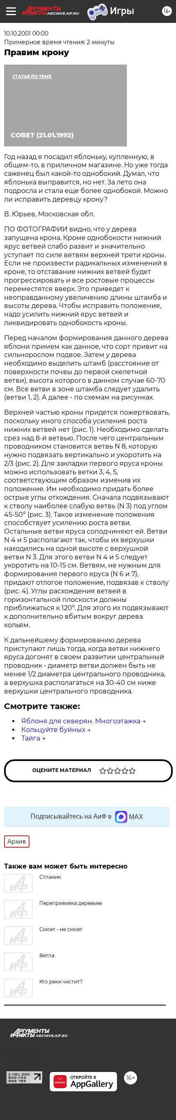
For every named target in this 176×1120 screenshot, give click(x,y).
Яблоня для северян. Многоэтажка (80, 721)
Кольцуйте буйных (53, 730)
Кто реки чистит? (61, 982)
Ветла (46, 955)
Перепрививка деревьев (70, 903)
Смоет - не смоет (60, 929)
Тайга (30, 738)
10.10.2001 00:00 (26, 33)
